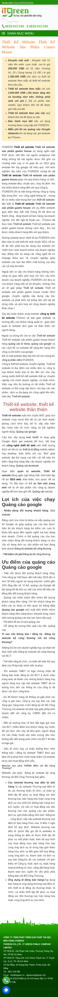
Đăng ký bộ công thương (36, 554)
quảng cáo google (41, 343)
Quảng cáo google (26, 431)
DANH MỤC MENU (20, 33)
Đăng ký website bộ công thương (33, 548)
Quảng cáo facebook (27, 465)
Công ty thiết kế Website (23, 3)
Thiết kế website (24, 147)
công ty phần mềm (12, 360)
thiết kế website (45, 199)
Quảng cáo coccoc (42, 491)
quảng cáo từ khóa (19, 343)
